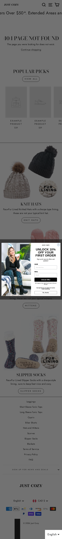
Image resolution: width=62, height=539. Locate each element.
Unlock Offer (45, 280)
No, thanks (46, 292)
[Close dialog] (58, 244)
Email (36, 272)
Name (36, 264)
